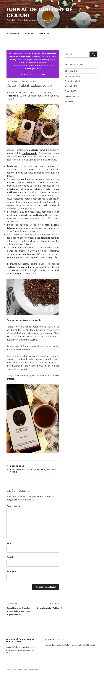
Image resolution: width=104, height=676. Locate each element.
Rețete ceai (70, 96)
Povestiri (69, 91)
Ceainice (10, 650)
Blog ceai (29, 33)
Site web (11, 571)
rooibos (40, 470)
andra (33, 81)
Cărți (8, 653)
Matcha (16, 647)
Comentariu (13, 506)
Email (10, 557)
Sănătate (69, 101)
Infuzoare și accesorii (24, 650)
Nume (10, 543)
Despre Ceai (17, 466)
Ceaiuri (9, 647)
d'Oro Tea (69, 71)
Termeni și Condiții (79, 645)
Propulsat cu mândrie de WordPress (22, 670)
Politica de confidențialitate (57, 645)
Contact (92, 645)
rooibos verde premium (19, 267)
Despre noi (44, 33)
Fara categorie (71, 81)
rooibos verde (29, 153)
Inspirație (69, 86)
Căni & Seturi (28, 647)
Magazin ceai (12, 33)
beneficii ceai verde (22, 470)
